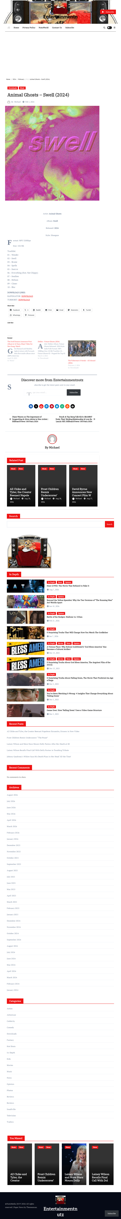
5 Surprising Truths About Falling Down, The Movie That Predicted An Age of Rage (80, 679)
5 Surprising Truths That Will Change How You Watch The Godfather (77, 632)
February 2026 (13, 832)
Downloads (13, 88)
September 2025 (14, 864)
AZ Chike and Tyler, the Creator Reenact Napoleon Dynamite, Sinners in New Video (43, 731)
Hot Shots (11, 1046)
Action (10, 1008)
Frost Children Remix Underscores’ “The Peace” (50, 493)
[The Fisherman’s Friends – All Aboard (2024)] (82, 348)
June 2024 (11, 958)
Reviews (10, 1096)
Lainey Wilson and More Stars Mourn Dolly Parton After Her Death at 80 (38, 744)
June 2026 (11, 807)
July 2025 (11, 876)
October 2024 (13, 933)
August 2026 (12, 795)
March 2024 (12, 977)
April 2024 (11, 971)
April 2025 (11, 895)
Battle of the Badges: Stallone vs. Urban (64, 617)
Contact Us (57, 27)
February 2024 (13, 983)
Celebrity (11, 1021)
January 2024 (12, 990)
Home (16, 27)
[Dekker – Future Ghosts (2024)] (53, 349)
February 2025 (13, 908)
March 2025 (12, 902)
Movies (60, 643)
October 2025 (13, 858)
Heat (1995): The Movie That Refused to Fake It (68, 586)
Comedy (10, 1027)
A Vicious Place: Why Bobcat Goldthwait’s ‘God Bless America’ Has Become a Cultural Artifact (76, 648)
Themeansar (31, 1207)
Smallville (11, 1109)
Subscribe (69, 27)
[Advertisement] (60, 53)
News (21, 469)
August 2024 (12, 946)
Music (22, 88)
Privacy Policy (29, 27)
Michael (17, 102)
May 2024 (11, 965)
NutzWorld (44, 27)
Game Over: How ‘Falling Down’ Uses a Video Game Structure (74, 710)
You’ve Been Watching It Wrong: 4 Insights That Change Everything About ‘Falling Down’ (80, 694)
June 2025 (11, 883)
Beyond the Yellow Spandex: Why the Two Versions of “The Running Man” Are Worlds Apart (80, 601)
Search (13, 516)
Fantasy (10, 1040)
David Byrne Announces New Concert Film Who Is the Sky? (83, 493)
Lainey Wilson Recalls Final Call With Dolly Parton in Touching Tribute (38, 750)
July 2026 (11, 801)
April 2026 (11, 820)
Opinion (68, 582)
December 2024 (13, 920)
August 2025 (12, 870)
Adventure (11, 1015)
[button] (114, 27)
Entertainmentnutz (60, 19)
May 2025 (11, 889)
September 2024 (14, 939)
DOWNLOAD (27, 296)
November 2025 (14, 851)
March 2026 (12, 826)
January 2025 (12, 914)
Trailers (10, 1122)
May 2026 (11, 813)
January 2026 (12, 839)
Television (11, 1115)
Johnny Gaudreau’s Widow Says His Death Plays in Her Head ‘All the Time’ (39, 756)
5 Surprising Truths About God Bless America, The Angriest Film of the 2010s (78, 663)
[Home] (9, 27)
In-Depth (51, 582)
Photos (10, 1090)
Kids (9, 1059)
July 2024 (11, 952)
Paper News (19, 1207)
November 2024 (14, 927)
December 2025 (13, 845)
